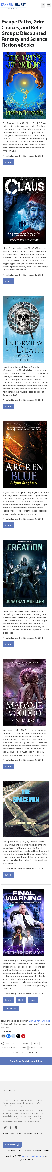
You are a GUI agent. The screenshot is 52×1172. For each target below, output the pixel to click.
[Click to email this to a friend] (3, 1036)
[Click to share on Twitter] (18, 1036)
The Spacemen (10, 841)
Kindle (8, 162)
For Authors (12, 1150)
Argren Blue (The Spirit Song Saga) (20, 492)
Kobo (32, 1000)
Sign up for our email (39, 1020)
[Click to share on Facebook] (8, 1036)
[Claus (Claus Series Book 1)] (24, 243)
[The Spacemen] (26, 836)
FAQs (19, 1150)
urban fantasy (36, 1052)
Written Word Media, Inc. (33, 1156)
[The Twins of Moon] (24, 118)
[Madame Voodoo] (24, 725)
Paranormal (43, 1048)
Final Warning (9, 960)
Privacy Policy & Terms (41, 1150)
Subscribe (10, 1144)
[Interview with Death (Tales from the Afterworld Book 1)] (23, 362)
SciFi (23, 1052)
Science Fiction (10, 1052)
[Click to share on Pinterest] (23, 1036)
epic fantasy (12, 1043)
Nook (20, 1000)
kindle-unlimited (10, 1048)
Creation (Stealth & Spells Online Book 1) (23, 611)
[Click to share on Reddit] (13, 1036)
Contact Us (27, 1150)
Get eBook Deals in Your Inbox (26, 1061)
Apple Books (11, 1008)
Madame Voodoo (12, 730)
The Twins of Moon (12, 123)
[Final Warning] (23, 955)
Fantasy (26, 1043)
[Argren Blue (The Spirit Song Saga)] (25, 487)
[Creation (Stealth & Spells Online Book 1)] (25, 606)
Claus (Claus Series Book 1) (16, 248)
